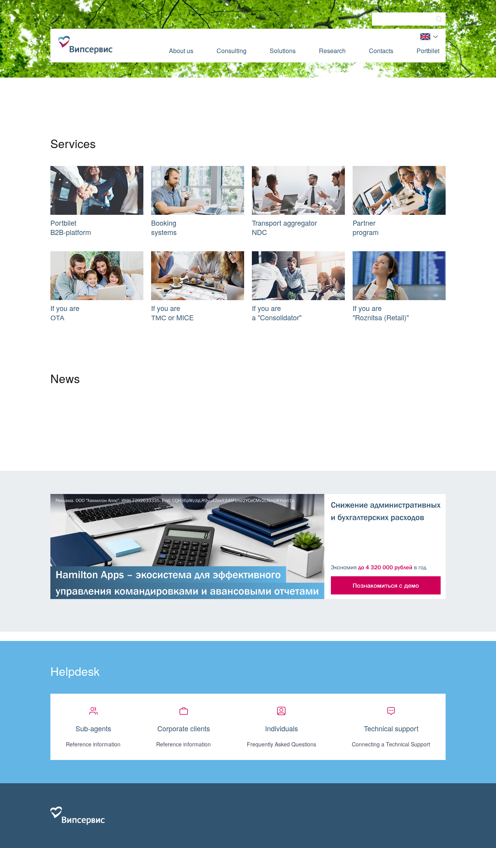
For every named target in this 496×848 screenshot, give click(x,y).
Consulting (231, 50)
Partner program (366, 227)
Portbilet (428, 50)
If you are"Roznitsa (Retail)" (381, 312)
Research (332, 50)
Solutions (283, 50)
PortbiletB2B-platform (70, 227)
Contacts (381, 50)
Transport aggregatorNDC (284, 227)
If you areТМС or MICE (172, 312)
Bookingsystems (164, 227)
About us (181, 50)
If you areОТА (64, 312)
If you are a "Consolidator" (276, 312)
